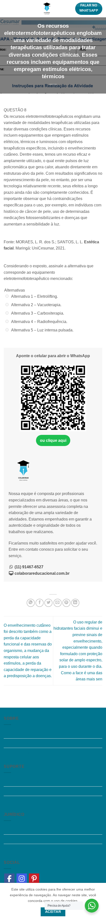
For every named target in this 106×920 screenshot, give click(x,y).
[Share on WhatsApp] (31, 603)
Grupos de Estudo (19, 752)
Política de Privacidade (24, 848)
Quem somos (15, 733)
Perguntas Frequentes (23, 781)
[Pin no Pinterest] (66, 603)
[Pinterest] (34, 878)
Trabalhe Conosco (20, 743)
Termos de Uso (17, 839)
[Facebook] (9, 878)
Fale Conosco (16, 800)
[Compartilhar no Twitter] (48, 603)
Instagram (12, 829)
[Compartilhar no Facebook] (39, 603)
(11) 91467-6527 (28, 567)
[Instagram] (22, 878)
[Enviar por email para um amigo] (57, 603)
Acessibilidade (17, 791)
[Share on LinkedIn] (75, 603)
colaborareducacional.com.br (42, 573)
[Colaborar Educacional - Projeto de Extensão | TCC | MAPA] (46, 8)
